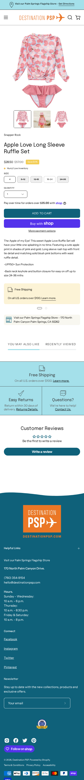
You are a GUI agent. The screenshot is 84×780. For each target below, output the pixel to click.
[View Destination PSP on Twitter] (25, 740)
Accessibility (49, 765)
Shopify (46, 759)
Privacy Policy (33, 765)
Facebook (10, 639)
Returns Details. (27, 409)
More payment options (42, 230)
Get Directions (66, 3)
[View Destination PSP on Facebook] (16, 740)
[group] (42, 5)
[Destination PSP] (42, 17)
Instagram (11, 648)
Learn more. (48, 298)
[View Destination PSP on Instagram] (7, 740)
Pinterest (10, 667)
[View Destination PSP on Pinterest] (34, 740)
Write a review (42, 452)
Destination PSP (21, 759)
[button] (69, 17)
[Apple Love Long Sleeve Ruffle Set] (22, 119)
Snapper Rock (12, 134)
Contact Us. (63, 409)
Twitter (9, 658)
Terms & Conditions (14, 765)
